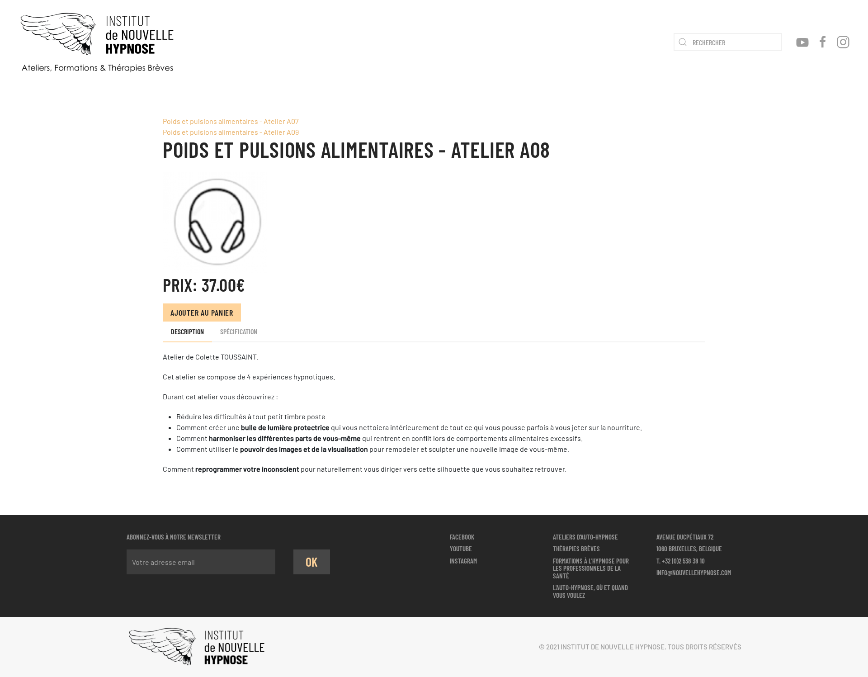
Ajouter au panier (201, 312)
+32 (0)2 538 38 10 (683, 561)
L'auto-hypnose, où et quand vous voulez (590, 591)
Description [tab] (187, 331)
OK (312, 561)
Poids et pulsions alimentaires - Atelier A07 (231, 121)
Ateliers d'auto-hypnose (585, 537)
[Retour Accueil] (97, 42)
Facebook (462, 537)
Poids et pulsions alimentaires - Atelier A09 (231, 132)
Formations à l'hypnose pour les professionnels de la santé (591, 568)
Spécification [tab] (238, 331)
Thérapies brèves (576, 548)
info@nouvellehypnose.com (693, 572)
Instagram (463, 561)
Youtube (461, 548)
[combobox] (728, 42)
